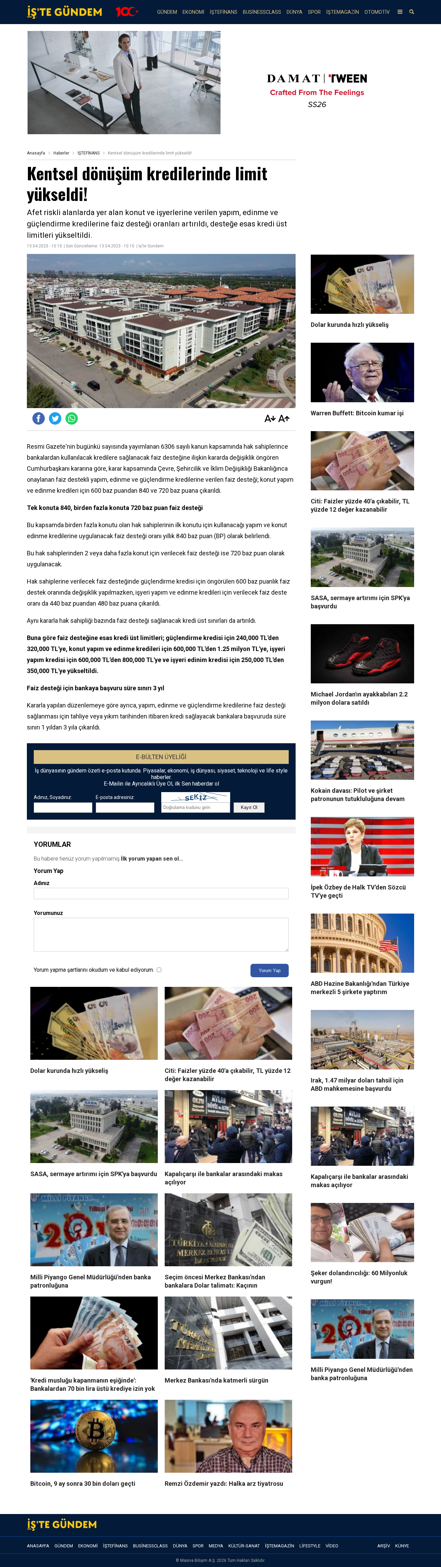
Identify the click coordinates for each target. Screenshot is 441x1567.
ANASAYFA (38, 1545)
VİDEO (332, 1545)
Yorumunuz (48, 913)
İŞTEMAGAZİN (342, 12)
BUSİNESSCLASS (262, 12)
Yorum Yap (269, 970)
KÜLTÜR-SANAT (244, 1545)
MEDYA (216, 1545)
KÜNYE (402, 1545)
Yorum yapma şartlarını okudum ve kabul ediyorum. (94, 970)
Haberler (61, 153)
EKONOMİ (193, 12)
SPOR (314, 12)
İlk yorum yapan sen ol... (152, 858)
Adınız (42, 883)
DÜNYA (294, 12)
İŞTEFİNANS (223, 12)
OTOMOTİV (377, 12)
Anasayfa (36, 153)
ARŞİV (383, 1545)
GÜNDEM (167, 12)
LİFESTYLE (309, 1545)
